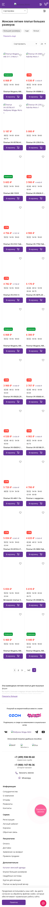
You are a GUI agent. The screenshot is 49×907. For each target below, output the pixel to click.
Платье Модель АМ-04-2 (37, 345)
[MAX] (21, 732)
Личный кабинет (10, 824)
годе (27, 31)
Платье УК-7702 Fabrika (36, 244)
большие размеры (12, 31)
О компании (8, 795)
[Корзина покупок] (45, 4)
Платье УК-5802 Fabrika (36, 549)
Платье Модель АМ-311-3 (15, 91)
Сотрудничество (10, 791)
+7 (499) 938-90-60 (25, 757)
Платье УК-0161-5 (11, 295)
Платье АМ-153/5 (11, 193)
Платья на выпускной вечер (15, 884)
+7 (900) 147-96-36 (25, 764)
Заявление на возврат (13, 852)
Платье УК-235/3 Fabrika (37, 142)
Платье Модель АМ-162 (14, 650)
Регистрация (8, 819)
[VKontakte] (5, 732)
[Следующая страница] (34, 670)
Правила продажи (11, 856)
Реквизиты (8, 804)
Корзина (7, 828)
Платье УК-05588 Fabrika (37, 600)
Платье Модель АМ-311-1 (15, 345)
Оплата (6, 843)
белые (36, 31)
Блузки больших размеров (15, 872)
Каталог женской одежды (14, 867)
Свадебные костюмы (12, 876)
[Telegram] (36, 732)
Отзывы (6, 800)
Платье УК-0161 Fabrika (14, 244)
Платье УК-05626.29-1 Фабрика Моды (20, 396)
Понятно (14, 902)
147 (28, 670)
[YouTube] (43, 732)
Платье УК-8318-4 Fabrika (14, 549)
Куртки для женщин (12, 880)
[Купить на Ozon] (15, 715)
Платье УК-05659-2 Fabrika (15, 447)
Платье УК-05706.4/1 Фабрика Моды (20, 142)
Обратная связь (10, 832)
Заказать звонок (26, 772)
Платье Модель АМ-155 (37, 650)
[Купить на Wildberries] (34, 715)
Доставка (7, 848)
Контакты (7, 808)
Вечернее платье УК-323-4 (15, 600)
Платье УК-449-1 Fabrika (14, 498)
